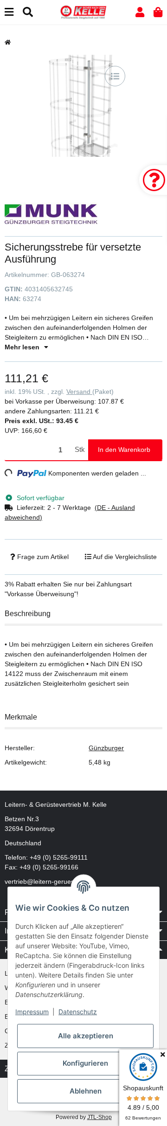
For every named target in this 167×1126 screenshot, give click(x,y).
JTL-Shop (99, 1117)
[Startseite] (8, 42)
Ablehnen (86, 1091)
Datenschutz (77, 1012)
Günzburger (106, 748)
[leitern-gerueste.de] (83, 11)
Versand (79, 391)
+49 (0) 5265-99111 (59, 857)
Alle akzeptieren (85, 1035)
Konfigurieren (85, 1063)
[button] (139, 12)
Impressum (32, 1012)
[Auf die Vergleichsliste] (115, 76)
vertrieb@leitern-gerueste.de (47, 881)
